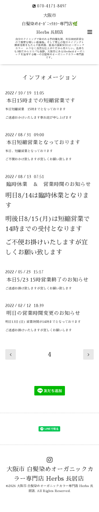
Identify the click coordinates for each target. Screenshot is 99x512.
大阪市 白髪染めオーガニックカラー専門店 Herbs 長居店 (50, 474)
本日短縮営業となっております (43, 142)
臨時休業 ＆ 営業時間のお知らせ (48, 184)
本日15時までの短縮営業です (40, 100)
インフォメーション (49, 77)
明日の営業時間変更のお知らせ (43, 313)
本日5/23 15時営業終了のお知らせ (47, 279)
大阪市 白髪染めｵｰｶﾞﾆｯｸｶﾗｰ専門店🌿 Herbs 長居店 (50, 24)
